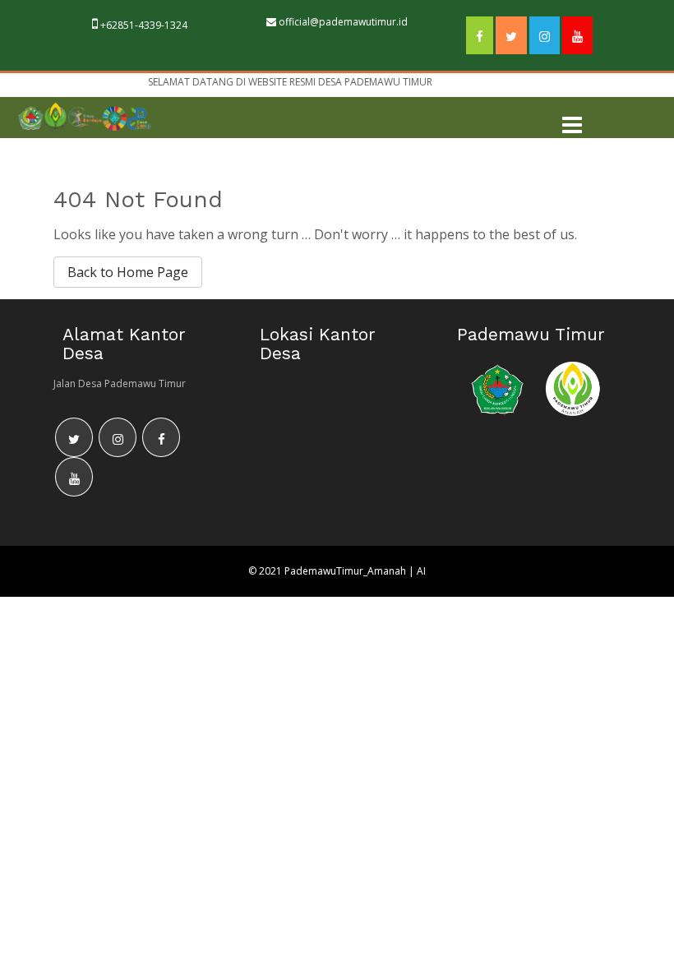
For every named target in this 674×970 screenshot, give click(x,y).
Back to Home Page (127, 272)
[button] (572, 126)
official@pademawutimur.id (343, 22)
